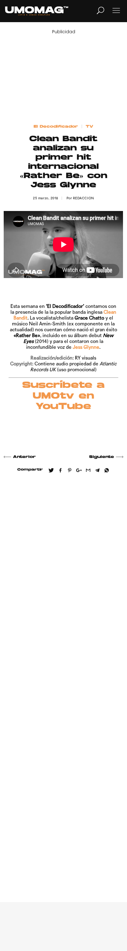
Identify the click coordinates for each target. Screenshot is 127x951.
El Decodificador (56, 127)
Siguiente (101, 457)
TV (89, 127)
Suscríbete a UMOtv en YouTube (63, 396)
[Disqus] (63, 568)
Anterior (24, 457)
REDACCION (83, 198)
